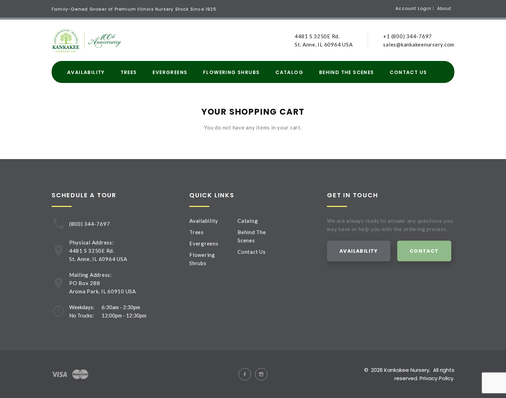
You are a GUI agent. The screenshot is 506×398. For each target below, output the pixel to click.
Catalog (289, 72)
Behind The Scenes (346, 72)
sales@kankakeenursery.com (418, 44)
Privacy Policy (436, 378)
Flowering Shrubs (231, 72)
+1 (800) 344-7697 (407, 36)
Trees (128, 72)
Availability (86, 72)
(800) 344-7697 (89, 224)
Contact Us (408, 72)
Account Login (413, 8)
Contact (424, 251)
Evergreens (169, 72)
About (444, 8)
